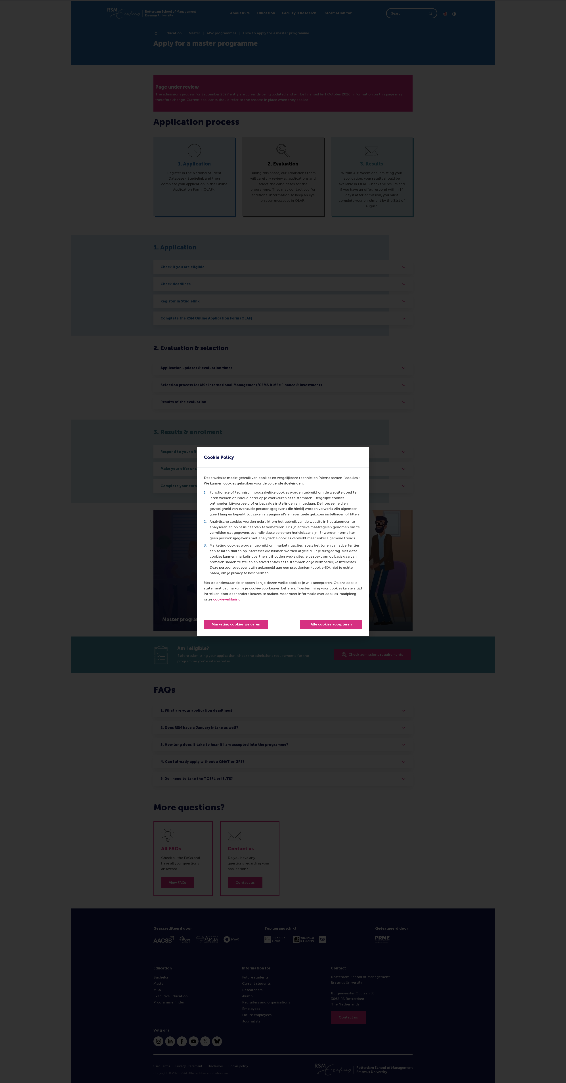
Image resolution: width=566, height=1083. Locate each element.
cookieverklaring (227, 599)
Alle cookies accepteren (331, 624)
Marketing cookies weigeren (236, 624)
